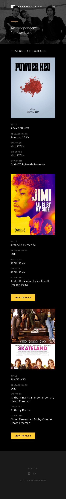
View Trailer (30, 221)
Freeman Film (37, 480)
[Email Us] (34, 474)
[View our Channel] (29, 474)
